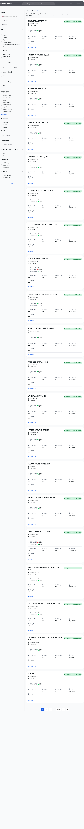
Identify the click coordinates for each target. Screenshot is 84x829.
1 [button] (42, 709)
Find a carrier (69, 3)
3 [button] (50, 709)
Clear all (39, 11)
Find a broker (79, 3)
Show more (4, 114)
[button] (34, 11)
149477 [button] (59, 709)
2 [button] (46, 709)
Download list (60, 14)
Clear (11, 183)
